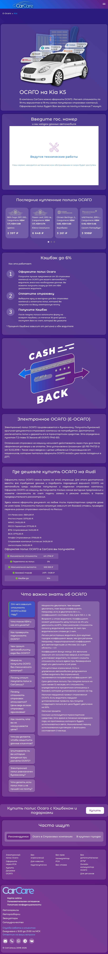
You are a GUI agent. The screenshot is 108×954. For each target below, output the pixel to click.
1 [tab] (48, 242)
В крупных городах (88, 836)
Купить (95, 810)
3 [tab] (54, 242)
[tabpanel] (17, 223)
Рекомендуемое (18, 836)
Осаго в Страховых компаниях (53, 836)
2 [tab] (51, 242)
